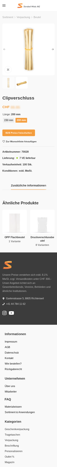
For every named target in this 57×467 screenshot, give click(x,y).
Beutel (37, 17)
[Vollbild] (8, 69)
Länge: (6, 114)
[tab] (28, 186)
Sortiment (7, 17)
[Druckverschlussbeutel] (42, 222)
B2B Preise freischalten (19, 133)
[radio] (8, 120)
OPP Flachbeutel (15, 237)
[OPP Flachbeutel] (14, 222)
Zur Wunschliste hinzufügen (21, 141)
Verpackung (23, 17)
